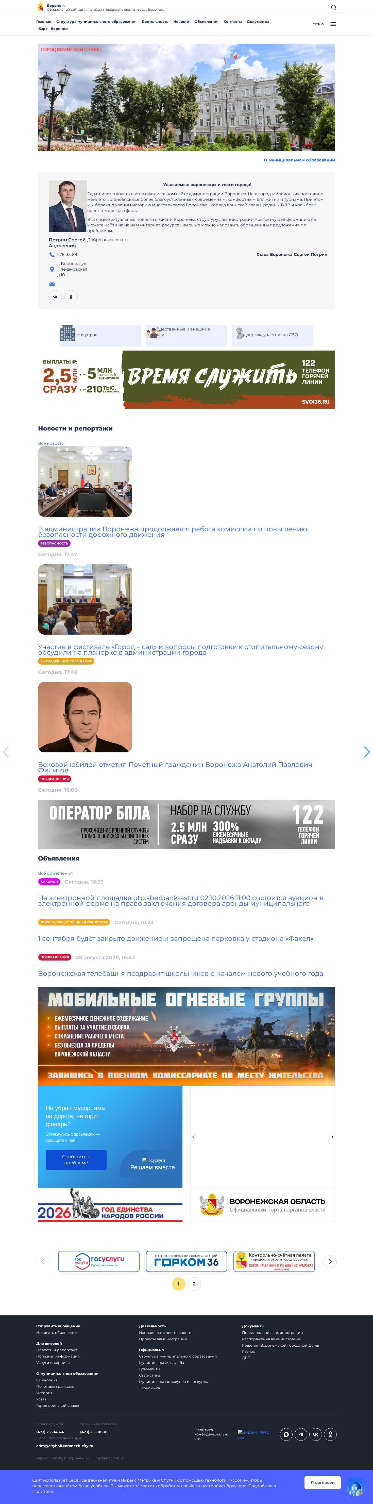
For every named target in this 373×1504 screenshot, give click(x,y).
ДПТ (246, 1358)
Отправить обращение (58, 1326)
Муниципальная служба (161, 1362)
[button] (367, 752)
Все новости (51, 443)
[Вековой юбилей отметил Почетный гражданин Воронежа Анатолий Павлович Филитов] (85, 717)
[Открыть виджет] (355, 1486)
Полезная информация (58, 1356)
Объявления (206, 21)
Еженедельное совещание (66, 661)
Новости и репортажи (57, 1350)
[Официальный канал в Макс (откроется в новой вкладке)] (286, 1434)
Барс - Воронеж (53, 28)
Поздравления (54, 779)
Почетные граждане (55, 1386)
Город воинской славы (57, 1405)
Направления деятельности (165, 1332)
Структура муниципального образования (96, 21)
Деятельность (155, 21)
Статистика (149, 1375)
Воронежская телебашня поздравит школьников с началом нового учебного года (180, 973)
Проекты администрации (163, 1339)
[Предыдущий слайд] (193, 1137)
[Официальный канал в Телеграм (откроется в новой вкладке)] (301, 1434)
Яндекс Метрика (138, 1480)
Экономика (149, 1388)
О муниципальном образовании (299, 160)
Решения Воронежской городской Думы (280, 1345)
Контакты (233, 21)
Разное (248, 1351)
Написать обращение (56, 1332)
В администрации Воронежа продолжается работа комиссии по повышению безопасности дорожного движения (172, 532)
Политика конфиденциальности (211, 1434)
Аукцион (49, 882)
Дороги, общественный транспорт (74, 922)
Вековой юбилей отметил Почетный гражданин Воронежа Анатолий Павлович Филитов (175, 767)
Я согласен (323, 1482)
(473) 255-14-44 (50, 1432)
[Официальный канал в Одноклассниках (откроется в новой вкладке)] (330, 1434)
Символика (47, 1380)
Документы (258, 21)
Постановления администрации (272, 1332)
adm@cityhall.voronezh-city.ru (64, 1446)
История (44, 1393)
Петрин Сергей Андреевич (67, 243)
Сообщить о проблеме (76, 1160)
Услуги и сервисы (53, 1362)
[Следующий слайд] (332, 1137)
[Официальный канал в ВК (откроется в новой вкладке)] (315, 1434)
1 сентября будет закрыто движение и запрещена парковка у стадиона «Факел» (175, 938)
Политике (42, 1491)
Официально (151, 1350)
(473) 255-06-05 (94, 1432)
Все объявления (55, 873)
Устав (41, 1399)
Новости (181, 21)
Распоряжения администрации (271, 1339)
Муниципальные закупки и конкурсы (174, 1381)
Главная (43, 21)
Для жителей (49, 1344)
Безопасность (54, 543)
